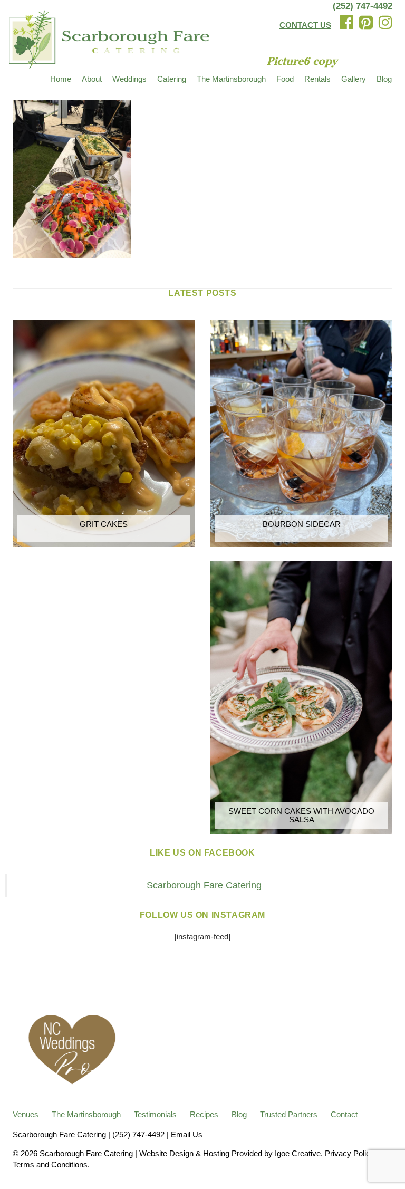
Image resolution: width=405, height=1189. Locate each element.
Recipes (204, 1114)
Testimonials (155, 1114)
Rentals (317, 78)
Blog (384, 78)
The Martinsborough (231, 78)
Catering (171, 78)
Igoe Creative (298, 1153)
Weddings (129, 78)
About (92, 78)
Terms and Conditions (50, 1164)
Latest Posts (202, 293)
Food (285, 78)
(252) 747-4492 (362, 6)
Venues (25, 1114)
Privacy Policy (349, 1153)
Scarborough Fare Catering (204, 885)
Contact (344, 1114)
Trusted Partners (288, 1114)
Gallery (353, 78)
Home (60, 78)
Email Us (186, 1134)
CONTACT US (305, 25)
